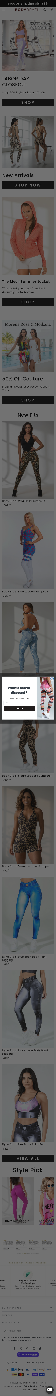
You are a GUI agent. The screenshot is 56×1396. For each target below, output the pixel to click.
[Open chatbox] (50, 1390)
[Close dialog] (52, 678)
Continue (19, 708)
